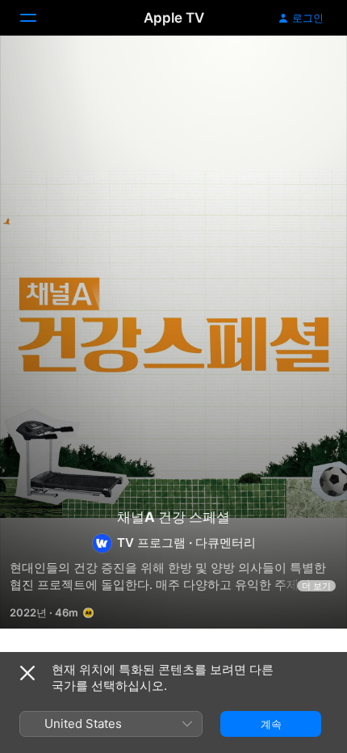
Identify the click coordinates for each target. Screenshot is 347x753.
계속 (271, 723)
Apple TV (174, 18)
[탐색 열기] (38, 18)
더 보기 (316, 585)
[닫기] (27, 673)
